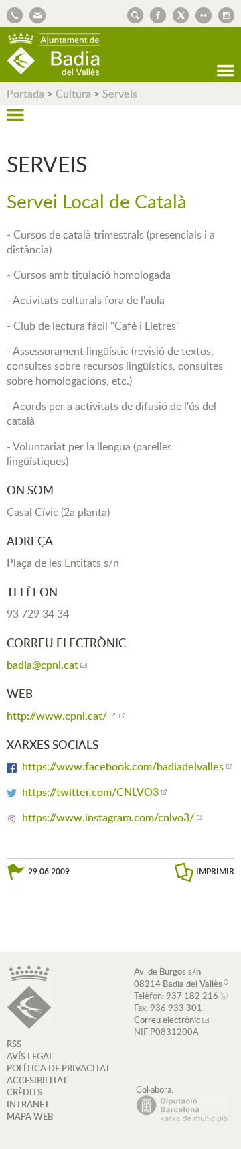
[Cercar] (131, 14)
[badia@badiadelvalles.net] (34, 14)
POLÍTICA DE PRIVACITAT (58, 1068)
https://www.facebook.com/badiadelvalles (123, 766)
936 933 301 (176, 1008)
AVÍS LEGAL (30, 1056)
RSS (14, 1044)
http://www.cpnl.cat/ (57, 715)
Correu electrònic (167, 1020)
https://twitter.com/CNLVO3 (90, 792)
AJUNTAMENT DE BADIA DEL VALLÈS (53, 54)
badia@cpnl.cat (42, 664)
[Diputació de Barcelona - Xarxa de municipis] (182, 1119)
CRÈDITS (24, 1092)
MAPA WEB (30, 1116)
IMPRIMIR (215, 871)
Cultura (73, 93)
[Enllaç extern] (121, 715)
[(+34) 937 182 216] (15, 14)
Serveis (119, 93)
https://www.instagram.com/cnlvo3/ (108, 817)
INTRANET (28, 1104)
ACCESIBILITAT (37, 1080)
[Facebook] (154, 14)
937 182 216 (192, 996)
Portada (25, 93)
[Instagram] (223, 14)
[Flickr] (200, 14)
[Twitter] (177, 14)
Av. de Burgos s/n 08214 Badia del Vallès (178, 977)
